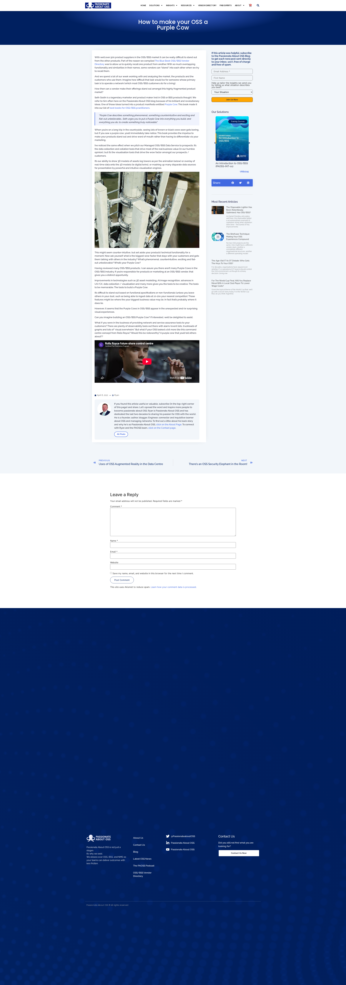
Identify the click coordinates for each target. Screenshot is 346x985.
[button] (258, 5)
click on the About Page (169, 424)
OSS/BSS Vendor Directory (142, 874)
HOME (143, 5)
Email (113, 552)
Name (114, 541)
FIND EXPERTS (225, 5)
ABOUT (238, 5)
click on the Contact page (162, 427)
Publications (223, 124)
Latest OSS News (142, 858)
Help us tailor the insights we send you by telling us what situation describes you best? (231, 85)
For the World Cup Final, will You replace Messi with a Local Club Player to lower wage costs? (231, 283)
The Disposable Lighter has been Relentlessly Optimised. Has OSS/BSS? (239, 210)
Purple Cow (171, 104)
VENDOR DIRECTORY (207, 5)
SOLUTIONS (154, 5)
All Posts (121, 434)
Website (114, 562)
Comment (116, 506)
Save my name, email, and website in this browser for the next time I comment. (153, 573)
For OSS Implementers (227, 121)
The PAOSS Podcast (143, 865)
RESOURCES (186, 5)
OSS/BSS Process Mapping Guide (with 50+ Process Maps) (231, 140)
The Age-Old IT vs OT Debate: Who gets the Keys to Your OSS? (230, 262)
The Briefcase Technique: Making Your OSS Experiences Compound (238, 236)
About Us (138, 837)
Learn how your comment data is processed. (174, 587)
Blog (135, 851)
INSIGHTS (170, 5)
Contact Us (139, 845)
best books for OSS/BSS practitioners (129, 108)
